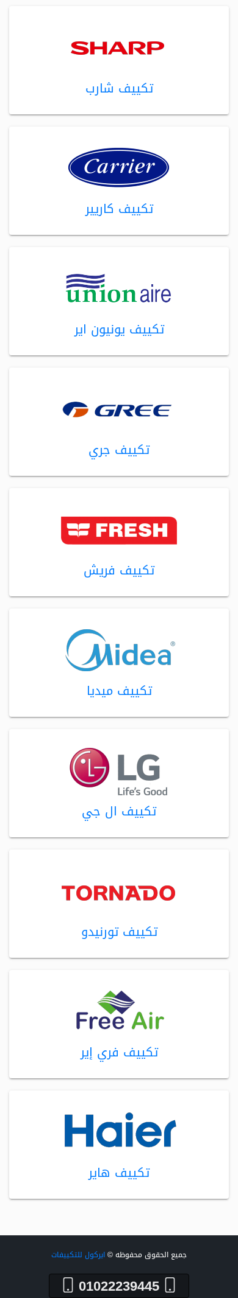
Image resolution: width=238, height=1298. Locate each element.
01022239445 (119, 1286)
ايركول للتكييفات (78, 1254)
